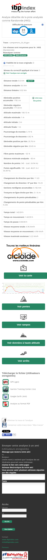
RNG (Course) (21, 55)
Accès (7, 521)
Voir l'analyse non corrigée (16, 73)
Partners (5, 547)
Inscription (8, 529)
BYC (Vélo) (8, 55)
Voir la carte (25, 275)
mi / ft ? (30, 81)
